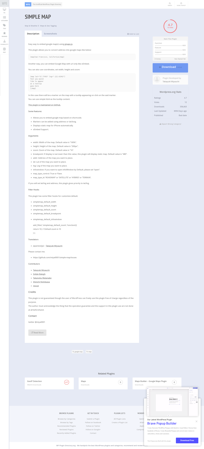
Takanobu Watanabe (42, 278)
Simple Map (38, 16)
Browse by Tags (66, 422)
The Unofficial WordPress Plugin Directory (43, 4)
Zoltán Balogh (39, 274)
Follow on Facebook (93, 422)
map (89, 352)
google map (78, 352)
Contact (93, 433)
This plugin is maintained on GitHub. (44, 105)
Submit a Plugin (93, 419)
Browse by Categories (66, 419)
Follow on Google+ (93, 429)
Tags (4, 28)
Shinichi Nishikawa (41, 282)
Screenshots (50, 33)
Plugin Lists (4, 44)
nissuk (36, 286)
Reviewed (4, 36)
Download (171, 68)
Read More (38, 332)
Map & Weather (31, 26)
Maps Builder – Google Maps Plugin (155, 383)
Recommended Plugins (66, 426)
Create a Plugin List (120, 422)
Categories (4, 20)
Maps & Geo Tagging (48, 26)
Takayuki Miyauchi (54, 246)
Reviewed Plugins (67, 429)
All (4, 12)
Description (33, 33)
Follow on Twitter (93, 426)
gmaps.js (68, 44)
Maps (101, 383)
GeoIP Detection (47, 383)
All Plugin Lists (120, 419)
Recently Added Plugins (66, 433)
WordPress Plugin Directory (4, 3)
